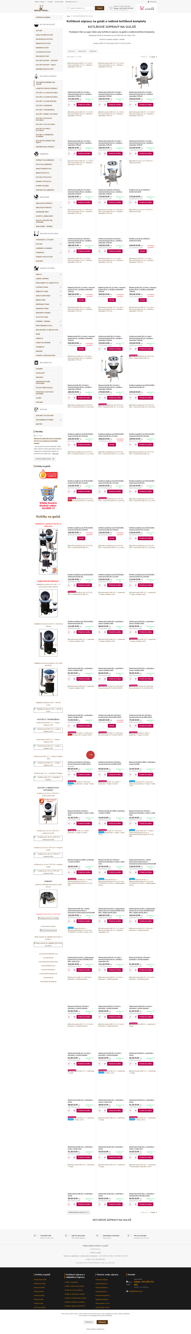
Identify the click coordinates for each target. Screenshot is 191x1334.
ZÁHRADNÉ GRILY (42, 212)
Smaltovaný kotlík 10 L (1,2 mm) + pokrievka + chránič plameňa (140, 1007)
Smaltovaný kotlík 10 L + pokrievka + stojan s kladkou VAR (111, 622)
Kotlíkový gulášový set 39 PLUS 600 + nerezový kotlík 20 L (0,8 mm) (80, 529)
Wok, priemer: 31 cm (103, 1303)
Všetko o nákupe (39, 2)
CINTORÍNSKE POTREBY (44, 420)
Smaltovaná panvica (102, 1295)
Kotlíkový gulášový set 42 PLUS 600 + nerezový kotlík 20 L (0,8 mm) (111, 529)
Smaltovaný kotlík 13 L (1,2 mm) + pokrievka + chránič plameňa (79, 1054)
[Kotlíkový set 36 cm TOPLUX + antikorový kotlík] (48, 838)
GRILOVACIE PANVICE (44, 208)
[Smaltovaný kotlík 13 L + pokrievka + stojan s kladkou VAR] (142, 605)
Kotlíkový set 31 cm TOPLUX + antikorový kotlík (139, 191)
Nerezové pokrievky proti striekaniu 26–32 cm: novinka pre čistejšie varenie (47, 440)
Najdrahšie (92, 51)
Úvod (68, 16)
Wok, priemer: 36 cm (103, 1307)
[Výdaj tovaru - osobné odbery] (48, 497)
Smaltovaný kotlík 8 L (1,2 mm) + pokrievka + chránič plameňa (109, 1007)
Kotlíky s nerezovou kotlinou (74, 1286)
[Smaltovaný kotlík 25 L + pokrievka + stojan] (111, 1177)
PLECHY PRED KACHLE (44, 388)
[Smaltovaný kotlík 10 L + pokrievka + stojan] (81, 1083)
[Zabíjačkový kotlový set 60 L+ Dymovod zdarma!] (48, 643)
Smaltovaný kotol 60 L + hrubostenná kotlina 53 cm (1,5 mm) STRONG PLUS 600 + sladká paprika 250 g (111, 910)
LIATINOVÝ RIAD (42, 287)
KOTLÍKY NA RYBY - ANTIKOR (47, 61)
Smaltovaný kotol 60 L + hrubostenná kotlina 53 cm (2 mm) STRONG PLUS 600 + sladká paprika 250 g (142, 910)
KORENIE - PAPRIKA (43, 321)
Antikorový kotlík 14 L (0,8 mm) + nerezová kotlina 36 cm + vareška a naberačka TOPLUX (80, 241)
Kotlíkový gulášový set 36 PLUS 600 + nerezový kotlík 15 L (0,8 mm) (142, 435)
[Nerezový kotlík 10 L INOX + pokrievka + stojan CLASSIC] (111, 794)
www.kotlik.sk (48, 977)
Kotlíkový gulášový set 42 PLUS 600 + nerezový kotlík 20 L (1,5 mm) (111, 576)
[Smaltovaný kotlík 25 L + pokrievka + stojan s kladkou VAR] (142, 652)
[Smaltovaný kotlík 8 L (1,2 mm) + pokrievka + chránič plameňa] (111, 990)
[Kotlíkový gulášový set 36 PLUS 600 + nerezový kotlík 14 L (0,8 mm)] (81, 417)
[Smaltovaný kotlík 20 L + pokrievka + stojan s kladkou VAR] (111, 652)
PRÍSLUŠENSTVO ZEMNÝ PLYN (47, 283)
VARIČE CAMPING (42, 279)
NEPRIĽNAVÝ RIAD (42, 304)
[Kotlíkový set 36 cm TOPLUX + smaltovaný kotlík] (48, 811)
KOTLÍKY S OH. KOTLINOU (45, 124)
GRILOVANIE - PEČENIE (44, 226)
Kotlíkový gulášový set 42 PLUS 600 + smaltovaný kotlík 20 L (80, 576)
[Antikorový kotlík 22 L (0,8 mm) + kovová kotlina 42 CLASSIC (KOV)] (111, 745)
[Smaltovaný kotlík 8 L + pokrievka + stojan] (142, 1036)
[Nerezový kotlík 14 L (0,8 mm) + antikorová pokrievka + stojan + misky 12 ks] (111, 843)
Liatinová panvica (101, 1284)
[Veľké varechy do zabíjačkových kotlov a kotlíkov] (48, 944)
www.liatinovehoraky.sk (48, 981)
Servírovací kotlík (39, 1307)
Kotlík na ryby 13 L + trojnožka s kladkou (48, 773)
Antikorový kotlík (39, 1284)
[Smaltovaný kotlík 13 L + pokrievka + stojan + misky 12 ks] (81, 1130)
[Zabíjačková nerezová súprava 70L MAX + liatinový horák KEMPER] (48, 682)
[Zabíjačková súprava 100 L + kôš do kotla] (48, 710)
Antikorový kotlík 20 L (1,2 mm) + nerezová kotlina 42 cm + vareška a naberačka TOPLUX (141, 338)
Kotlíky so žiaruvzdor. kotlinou (75, 1294)
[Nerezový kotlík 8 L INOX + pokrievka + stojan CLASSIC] (142, 745)
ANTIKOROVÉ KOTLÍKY (44, 39)
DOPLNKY (39, 261)
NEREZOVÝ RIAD (42, 291)
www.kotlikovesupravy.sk (48, 974)
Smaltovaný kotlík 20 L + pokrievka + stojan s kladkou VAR (111, 669)
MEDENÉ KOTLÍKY (42, 48)
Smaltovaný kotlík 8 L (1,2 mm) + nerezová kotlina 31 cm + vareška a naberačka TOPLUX (80, 94)
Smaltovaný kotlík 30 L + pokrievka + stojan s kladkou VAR (80, 716)
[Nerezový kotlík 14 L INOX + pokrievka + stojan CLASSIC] (81, 843)
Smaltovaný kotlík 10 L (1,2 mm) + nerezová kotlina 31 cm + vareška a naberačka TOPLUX (110, 94)
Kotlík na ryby (38, 1303)
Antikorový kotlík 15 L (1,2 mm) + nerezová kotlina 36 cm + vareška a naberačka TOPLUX (110, 338)
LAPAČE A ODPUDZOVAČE (45, 356)
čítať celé (55, 454)
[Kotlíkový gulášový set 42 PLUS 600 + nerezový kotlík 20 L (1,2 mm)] (142, 511)
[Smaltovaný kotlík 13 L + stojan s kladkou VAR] (48, 730)
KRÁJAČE (39, 351)
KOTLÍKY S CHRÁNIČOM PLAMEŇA (44, 136)
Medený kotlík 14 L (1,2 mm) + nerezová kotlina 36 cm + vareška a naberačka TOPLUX (111, 289)
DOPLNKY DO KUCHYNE (45, 416)
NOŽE (38, 334)
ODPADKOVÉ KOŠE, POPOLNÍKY (43, 382)
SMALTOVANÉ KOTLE (44, 169)
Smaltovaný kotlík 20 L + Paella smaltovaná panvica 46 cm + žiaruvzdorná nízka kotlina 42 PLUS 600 (81, 910)
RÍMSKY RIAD (41, 300)
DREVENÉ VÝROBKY (43, 313)
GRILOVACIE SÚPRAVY (44, 203)
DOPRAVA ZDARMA (43, 17)
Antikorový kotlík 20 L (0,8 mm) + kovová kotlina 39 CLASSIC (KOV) (109, 716)
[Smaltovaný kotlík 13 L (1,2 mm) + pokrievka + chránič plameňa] (81, 1036)
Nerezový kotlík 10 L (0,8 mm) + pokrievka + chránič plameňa (140, 958)
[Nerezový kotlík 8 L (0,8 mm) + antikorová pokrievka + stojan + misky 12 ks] (81, 794)
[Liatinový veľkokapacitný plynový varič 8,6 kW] (48, 898)
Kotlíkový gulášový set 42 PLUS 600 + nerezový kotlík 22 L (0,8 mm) (142, 576)
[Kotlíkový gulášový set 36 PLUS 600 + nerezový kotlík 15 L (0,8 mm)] (142, 417)
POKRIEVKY (40, 253)
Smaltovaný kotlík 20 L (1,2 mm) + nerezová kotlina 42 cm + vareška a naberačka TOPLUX (110, 143)
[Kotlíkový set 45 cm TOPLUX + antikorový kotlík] (142, 222)
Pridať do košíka (84, 105)
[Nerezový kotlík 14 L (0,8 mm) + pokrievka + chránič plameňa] (81, 990)
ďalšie (153, 57)
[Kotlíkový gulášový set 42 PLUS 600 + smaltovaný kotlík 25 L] (81, 605)
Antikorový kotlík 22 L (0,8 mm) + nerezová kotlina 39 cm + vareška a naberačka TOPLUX (110, 241)
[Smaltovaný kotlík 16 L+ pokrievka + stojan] (111, 1130)
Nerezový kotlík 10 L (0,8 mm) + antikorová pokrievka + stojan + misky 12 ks (142, 813)
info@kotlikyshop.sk (135, 1291)
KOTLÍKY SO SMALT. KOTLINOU (43, 129)
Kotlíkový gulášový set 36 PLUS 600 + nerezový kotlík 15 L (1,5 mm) (111, 482)
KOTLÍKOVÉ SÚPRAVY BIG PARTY (45, 142)
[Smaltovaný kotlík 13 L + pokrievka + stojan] (142, 1083)
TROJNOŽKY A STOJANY (45, 240)
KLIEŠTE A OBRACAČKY (44, 216)
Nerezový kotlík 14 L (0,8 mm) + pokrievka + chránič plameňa (78, 1007)
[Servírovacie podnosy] (48, 930)
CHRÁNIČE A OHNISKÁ (44, 248)
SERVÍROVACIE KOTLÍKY (45, 69)
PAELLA (39, 274)
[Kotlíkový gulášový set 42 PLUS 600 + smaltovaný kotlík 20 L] (81, 558)
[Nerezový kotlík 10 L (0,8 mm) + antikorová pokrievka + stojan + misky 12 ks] (142, 794)
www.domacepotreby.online (48, 962)
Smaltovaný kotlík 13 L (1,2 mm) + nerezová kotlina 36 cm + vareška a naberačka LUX (110, 959)
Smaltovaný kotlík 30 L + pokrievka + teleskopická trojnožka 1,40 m (141, 1195)
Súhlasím (102, 1322)
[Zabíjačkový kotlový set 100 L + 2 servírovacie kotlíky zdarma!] (48, 603)
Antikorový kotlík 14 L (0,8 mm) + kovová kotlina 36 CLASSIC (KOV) (79, 763)
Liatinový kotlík (39, 1295)
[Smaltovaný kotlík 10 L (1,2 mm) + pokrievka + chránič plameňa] (142, 990)
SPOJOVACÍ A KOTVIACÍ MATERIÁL (44, 393)
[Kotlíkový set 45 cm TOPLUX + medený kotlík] (48, 872)
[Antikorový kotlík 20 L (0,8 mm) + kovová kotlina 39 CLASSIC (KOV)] (111, 698)
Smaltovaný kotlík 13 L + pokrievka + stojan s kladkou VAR (141, 622)
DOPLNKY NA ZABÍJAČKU (45, 190)
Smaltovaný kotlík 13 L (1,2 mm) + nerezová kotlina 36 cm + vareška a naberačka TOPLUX (141, 94)
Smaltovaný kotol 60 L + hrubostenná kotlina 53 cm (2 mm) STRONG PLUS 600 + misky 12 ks (81, 959)
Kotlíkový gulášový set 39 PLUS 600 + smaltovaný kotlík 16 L (142, 482)
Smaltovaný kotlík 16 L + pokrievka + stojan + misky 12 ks (141, 1148)
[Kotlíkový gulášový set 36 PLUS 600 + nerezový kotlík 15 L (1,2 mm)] (81, 464)
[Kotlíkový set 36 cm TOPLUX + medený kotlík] (48, 855)
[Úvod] (49, 8)
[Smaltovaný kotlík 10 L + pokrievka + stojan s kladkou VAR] (111, 605)
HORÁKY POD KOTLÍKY (44, 257)
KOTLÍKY (39, 31)
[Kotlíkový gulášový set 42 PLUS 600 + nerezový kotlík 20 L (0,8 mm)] (111, 511)
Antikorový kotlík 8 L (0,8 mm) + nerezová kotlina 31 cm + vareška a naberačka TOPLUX (110, 192)
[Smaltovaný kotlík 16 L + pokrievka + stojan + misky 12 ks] (142, 1130)
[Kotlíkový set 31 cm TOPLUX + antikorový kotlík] (142, 173)
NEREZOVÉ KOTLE (42, 173)
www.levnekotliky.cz (48, 970)
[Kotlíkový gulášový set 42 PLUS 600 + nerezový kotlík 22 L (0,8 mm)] (142, 558)
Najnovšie (71, 51)
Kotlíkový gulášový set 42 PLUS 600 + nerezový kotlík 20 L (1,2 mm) (142, 529)
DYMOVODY (40, 373)
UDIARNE (39, 369)
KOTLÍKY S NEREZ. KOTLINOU (47, 114)
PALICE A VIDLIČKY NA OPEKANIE (44, 221)
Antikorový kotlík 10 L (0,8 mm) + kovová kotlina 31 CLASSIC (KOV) (140, 716)
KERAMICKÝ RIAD (42, 309)
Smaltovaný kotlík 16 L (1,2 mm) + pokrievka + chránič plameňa (110, 1054)
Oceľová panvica (101, 1292)
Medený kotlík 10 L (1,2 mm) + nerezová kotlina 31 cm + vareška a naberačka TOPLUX (81, 289)
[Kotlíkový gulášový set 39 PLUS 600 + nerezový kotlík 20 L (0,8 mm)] (81, 511)
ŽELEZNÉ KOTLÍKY (42, 56)
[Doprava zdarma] (48, 474)
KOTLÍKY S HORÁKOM (44, 106)
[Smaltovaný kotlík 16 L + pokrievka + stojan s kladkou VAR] (81, 652)
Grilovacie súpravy (102, 1280)
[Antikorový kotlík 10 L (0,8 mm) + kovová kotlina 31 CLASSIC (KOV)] (142, 698)
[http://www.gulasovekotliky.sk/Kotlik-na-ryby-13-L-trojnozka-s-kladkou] (48, 778)
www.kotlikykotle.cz (48, 966)
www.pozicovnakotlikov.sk (48, 954)
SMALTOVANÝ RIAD (43, 296)
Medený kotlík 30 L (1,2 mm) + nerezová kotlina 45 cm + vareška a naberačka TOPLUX (81, 338)
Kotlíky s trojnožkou (71, 1282)
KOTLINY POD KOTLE (44, 177)
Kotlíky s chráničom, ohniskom (75, 1302)
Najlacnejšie (82, 51)
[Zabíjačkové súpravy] (48, 551)
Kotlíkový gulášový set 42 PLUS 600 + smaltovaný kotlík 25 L (80, 622)
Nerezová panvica (102, 1288)
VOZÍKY (39, 398)
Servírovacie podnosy (48, 926)
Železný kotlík (38, 1299)
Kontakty (50, 2)
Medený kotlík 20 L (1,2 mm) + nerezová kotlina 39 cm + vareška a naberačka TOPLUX (142, 289)
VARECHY (39, 338)
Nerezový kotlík (39, 1288)
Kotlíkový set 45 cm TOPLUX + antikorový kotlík (139, 240)
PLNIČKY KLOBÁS (42, 186)
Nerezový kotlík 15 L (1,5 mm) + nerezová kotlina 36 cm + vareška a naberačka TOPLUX (80, 387)
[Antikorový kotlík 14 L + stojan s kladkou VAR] (48, 764)
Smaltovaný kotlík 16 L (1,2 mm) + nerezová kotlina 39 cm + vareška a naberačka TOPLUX (80, 143)
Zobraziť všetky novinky (43, 459)
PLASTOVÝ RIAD (42, 317)
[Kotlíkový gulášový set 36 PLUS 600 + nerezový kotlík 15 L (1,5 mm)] (111, 464)
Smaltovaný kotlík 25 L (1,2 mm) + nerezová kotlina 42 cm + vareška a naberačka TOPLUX (141, 143)
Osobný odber (59, 2)
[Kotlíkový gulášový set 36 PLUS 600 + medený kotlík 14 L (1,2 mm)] (111, 417)
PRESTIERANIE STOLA (44, 326)
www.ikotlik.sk (48, 958)
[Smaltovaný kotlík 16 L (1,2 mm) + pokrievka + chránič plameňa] (111, 1036)
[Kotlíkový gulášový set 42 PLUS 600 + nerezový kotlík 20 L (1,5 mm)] (111, 558)
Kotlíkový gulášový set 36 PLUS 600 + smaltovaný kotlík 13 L (142, 386)
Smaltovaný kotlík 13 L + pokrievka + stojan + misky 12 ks (80, 1148)
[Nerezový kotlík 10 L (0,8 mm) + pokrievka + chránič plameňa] (142, 941)
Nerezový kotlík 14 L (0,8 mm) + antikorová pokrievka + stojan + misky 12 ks (111, 862)
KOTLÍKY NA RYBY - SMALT (46, 65)
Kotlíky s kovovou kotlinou (74, 1290)
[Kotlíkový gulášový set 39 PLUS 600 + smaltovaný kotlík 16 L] (142, 464)
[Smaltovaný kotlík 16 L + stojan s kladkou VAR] (48, 747)
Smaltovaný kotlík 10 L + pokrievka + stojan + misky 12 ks (111, 1101)
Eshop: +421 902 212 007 (123, 8)
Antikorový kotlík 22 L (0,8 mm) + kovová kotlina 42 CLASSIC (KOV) (109, 763)
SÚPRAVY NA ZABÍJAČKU (45, 160)
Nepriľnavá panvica (102, 1299)
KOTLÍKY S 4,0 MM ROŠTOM (46, 101)
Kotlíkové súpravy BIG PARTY (75, 1306)
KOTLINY (39, 244)
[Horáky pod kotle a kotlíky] (48, 918)
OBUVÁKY (39, 377)
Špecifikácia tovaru (71, 2)
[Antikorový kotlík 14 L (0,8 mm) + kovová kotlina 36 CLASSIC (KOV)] (81, 745)
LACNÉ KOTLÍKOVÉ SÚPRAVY (46, 88)
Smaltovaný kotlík (40, 1280)
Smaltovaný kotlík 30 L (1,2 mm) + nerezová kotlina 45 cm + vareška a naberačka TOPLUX (80, 192)
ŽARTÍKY (39, 424)
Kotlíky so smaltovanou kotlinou (76, 1298)
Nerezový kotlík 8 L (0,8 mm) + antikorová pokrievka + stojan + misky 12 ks (81, 813)
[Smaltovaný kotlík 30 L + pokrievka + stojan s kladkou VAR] (81, 698)
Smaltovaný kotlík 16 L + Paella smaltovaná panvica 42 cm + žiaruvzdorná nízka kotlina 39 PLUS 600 (142, 862)
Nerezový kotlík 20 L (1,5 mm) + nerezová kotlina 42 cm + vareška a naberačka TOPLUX (110, 387)
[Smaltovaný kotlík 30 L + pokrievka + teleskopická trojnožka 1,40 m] (142, 1177)
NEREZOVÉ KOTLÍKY (43, 43)
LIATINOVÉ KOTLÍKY (43, 52)
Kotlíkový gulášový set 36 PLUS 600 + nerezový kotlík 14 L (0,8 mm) (80, 435)
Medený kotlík (38, 1292)
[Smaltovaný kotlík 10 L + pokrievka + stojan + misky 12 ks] (111, 1083)
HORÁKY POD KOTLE (43, 181)
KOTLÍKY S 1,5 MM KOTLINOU (47, 93)
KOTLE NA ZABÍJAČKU (44, 164)
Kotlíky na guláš (48, 516)
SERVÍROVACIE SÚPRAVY (45, 147)
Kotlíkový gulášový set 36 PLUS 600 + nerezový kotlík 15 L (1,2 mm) (80, 482)
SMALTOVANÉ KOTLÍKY (44, 35)
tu (103, 1329)
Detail (142, 251)
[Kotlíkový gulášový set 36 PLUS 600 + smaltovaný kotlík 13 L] (142, 368)
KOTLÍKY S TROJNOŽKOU (45, 110)
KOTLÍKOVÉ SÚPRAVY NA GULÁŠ (45, 83)
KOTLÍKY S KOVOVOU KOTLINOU (44, 119)
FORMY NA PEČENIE (43, 343)
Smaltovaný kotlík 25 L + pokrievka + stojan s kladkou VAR (141, 669)
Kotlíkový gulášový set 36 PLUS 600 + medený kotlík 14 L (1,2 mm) (111, 435)
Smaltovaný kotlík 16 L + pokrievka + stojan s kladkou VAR (80, 669)
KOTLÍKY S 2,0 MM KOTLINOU (47, 97)
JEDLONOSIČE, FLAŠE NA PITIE (47, 330)
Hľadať (99, 8)
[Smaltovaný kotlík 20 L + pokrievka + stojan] (81, 1177)
